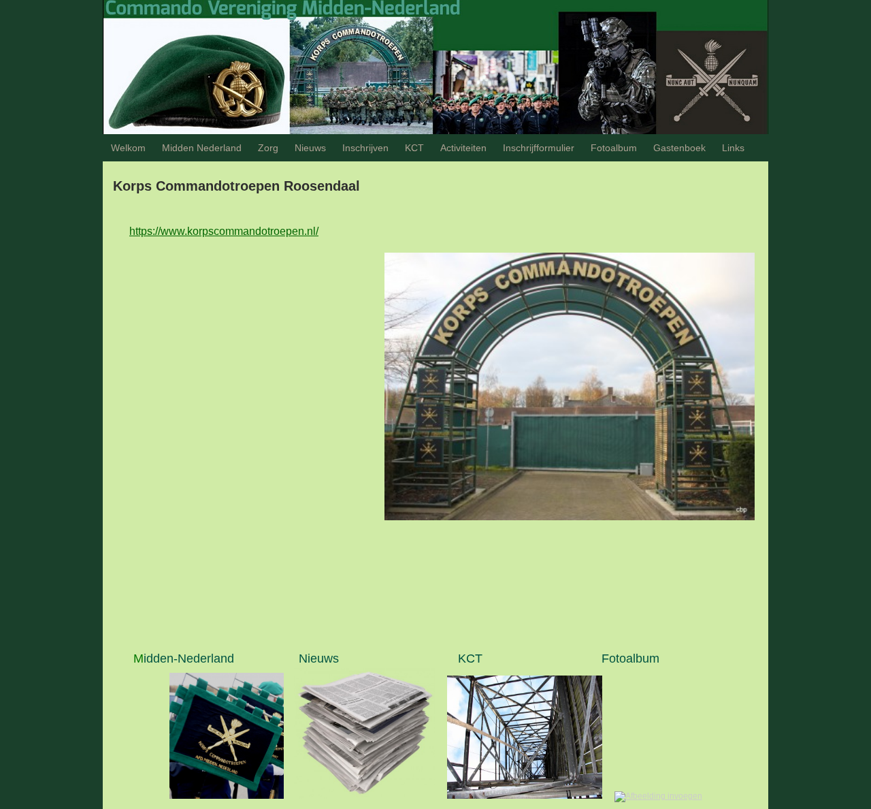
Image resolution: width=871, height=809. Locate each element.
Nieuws (310, 147)
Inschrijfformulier (538, 147)
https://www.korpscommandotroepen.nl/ (223, 231)
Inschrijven (365, 147)
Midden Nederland (202, 147)
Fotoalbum (614, 147)
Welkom (128, 147)
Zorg (268, 147)
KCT (414, 147)
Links (733, 147)
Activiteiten (463, 147)
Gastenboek (679, 147)
